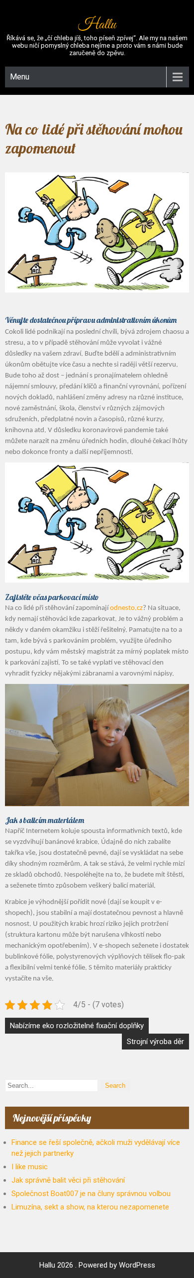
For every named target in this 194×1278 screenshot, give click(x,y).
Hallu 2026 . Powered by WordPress (97, 1265)
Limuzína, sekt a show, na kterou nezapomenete (90, 1207)
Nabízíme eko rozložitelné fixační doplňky (77, 1025)
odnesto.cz (126, 608)
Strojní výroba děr (155, 1041)
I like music (29, 1166)
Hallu (97, 24)
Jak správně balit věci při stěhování (68, 1180)
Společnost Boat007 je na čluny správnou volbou (91, 1193)
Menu (19, 76)
